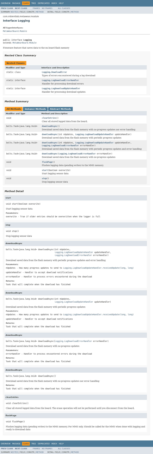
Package (16, 3)
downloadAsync (49, 126)
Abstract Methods (60, 109)
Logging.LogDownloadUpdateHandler (61, 88)
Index (54, 3)
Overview (5, 3)
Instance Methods (35, 109)
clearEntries (49, 118)
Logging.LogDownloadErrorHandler (60, 80)
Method (40, 12)
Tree (33, 3)
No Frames (47, 8)
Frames (36, 8)
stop (44, 178)
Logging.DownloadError (54, 72)
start (45, 170)
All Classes (64, 8)
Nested (14, 12)
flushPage (47, 162)
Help (61, 3)
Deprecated (44, 3)
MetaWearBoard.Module (15, 31)
